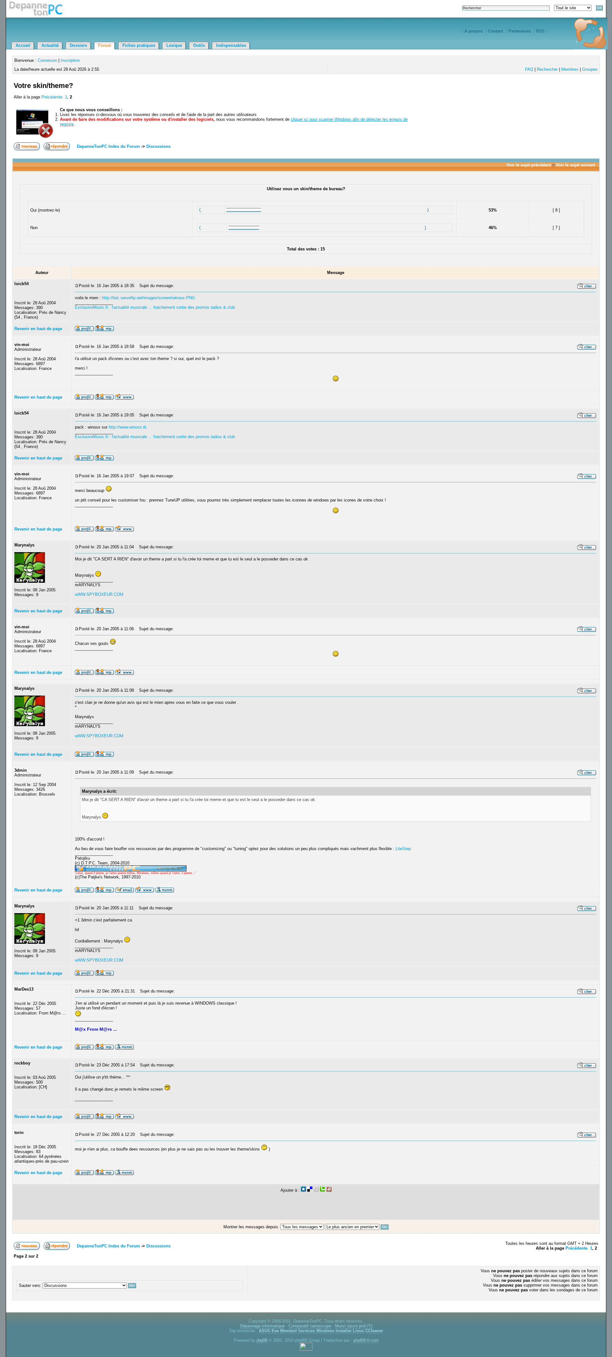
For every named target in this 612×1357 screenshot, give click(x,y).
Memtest (288, 1330)
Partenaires (519, 31)
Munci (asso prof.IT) (353, 1326)
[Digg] (316, 1190)
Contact (495, 31)
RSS (540, 31)
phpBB (262, 1340)
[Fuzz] (329, 1190)
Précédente (51, 97)
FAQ (529, 69)
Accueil (23, 45)
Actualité (50, 45)
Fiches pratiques (138, 45)
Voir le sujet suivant (575, 164)
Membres (570, 69)
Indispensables (231, 45)
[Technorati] (322, 1190)
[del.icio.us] (309, 1190)
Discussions (158, 146)
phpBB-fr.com (366, 1340)
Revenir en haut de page (38, 328)
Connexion (47, 60)
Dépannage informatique (262, 1326)
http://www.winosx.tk (128, 427)
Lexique (174, 45)
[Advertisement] (523, 93)
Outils (199, 45)
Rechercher (547, 69)
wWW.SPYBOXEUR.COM (99, 594)
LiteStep (403, 848)
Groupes (590, 69)
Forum (104, 45)
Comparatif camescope (309, 1326)
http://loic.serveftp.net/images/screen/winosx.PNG (148, 297)
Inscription (70, 60)
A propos (473, 31)
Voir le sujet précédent (528, 164)
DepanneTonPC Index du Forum (108, 146)
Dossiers (78, 45)
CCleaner (374, 1330)
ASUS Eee (269, 1330)
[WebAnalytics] (306, 1349)
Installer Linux (350, 1330)
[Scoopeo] (303, 1190)
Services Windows (316, 1330)
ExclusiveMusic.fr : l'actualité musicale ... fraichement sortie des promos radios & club (155, 307)
